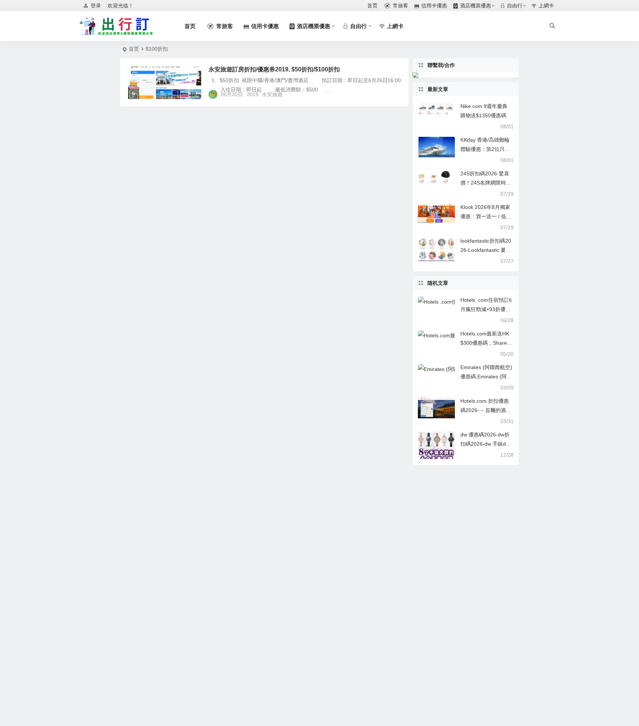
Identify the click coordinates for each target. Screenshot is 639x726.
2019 (252, 94)
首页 (134, 49)
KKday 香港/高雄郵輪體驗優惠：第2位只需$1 (485, 149)
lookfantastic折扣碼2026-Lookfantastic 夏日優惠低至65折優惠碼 (485, 250)
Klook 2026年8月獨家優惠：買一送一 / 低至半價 (485, 216)
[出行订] (116, 26)
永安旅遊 (272, 94)
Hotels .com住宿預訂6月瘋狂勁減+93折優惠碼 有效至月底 (486, 309)
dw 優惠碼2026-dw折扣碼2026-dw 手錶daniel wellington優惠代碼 (486, 444)
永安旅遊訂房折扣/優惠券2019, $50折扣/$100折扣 (274, 69)
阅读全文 (394, 94)
